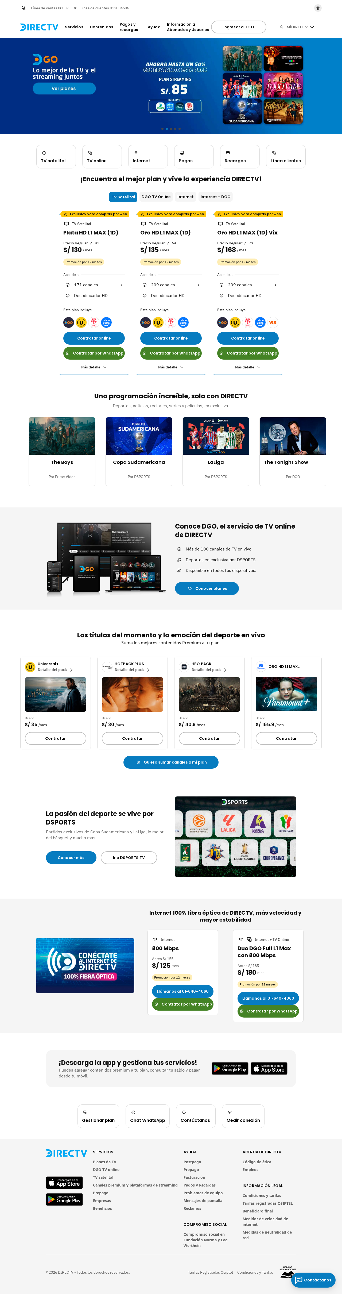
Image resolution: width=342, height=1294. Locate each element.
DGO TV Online (156, 196)
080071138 (67, 8)
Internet (185, 196)
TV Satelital (123, 197)
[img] (312, 27)
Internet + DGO (216, 196)
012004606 (119, 8)
